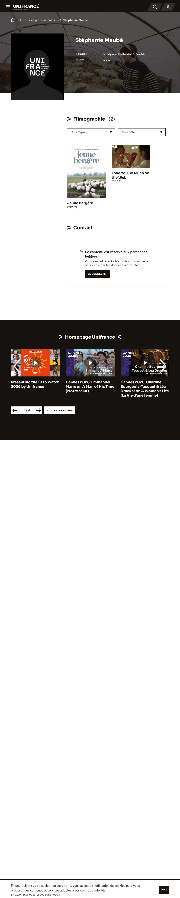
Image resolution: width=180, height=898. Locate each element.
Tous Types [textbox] (79, 132)
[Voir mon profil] (168, 7)
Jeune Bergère (80, 203)
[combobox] (91, 132)
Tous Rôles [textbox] (129, 132)
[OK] (164, 889)
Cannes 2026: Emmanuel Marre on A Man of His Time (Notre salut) (90, 386)
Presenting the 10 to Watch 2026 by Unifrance (35, 384)
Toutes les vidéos (60, 410)
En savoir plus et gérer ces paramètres (35, 894)
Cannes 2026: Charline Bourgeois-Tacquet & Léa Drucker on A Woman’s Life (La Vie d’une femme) (145, 389)
